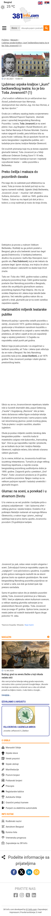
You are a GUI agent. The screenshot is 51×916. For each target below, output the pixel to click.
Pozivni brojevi (13, 775)
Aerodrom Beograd (15, 826)
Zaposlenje (42, 909)
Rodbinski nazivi (13, 821)
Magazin (6, 637)
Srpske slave (12, 753)
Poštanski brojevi (14, 780)
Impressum (14, 912)
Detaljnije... (6, 695)
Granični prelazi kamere (17, 802)
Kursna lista (11, 832)
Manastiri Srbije (13, 747)
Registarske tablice (15, 791)
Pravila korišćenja (27, 912)
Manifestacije (12, 769)
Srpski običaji (12, 764)
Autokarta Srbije (13, 797)
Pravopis (10, 786)
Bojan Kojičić (29, 625)
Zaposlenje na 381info (16, 843)
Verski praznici (13, 758)
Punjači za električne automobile (21, 808)
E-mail (38, 912)
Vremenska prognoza (16, 837)
